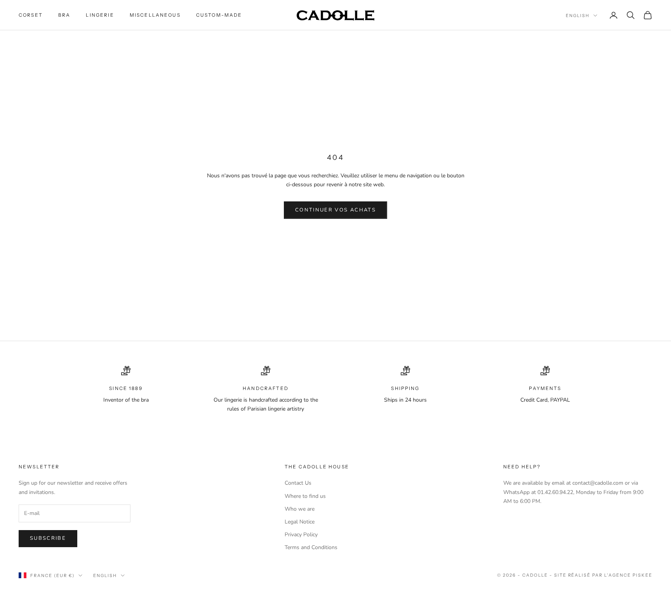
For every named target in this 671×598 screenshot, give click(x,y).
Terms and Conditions (311, 547)
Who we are (300, 509)
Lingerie (100, 15)
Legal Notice (300, 521)
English (577, 15)
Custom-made (219, 15)
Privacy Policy (301, 534)
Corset (31, 15)
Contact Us (298, 483)
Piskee (642, 575)
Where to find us (305, 496)
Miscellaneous (155, 15)
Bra (64, 15)
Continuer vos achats (335, 209)
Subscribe (48, 538)
